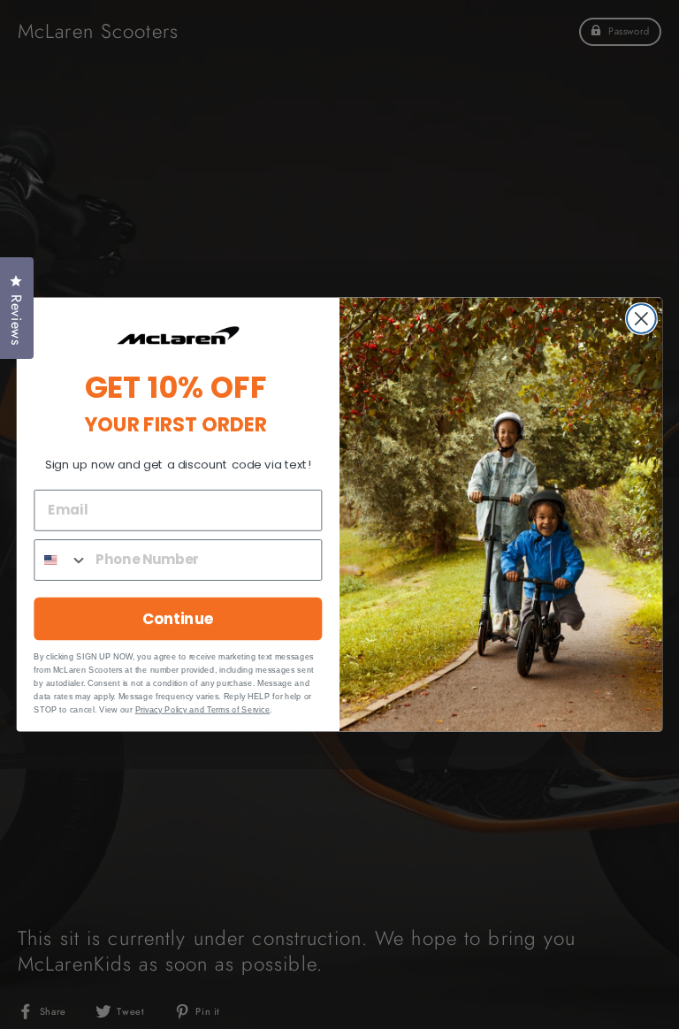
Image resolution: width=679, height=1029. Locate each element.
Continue (178, 618)
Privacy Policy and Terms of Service (203, 709)
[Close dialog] (641, 318)
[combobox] (61, 560)
